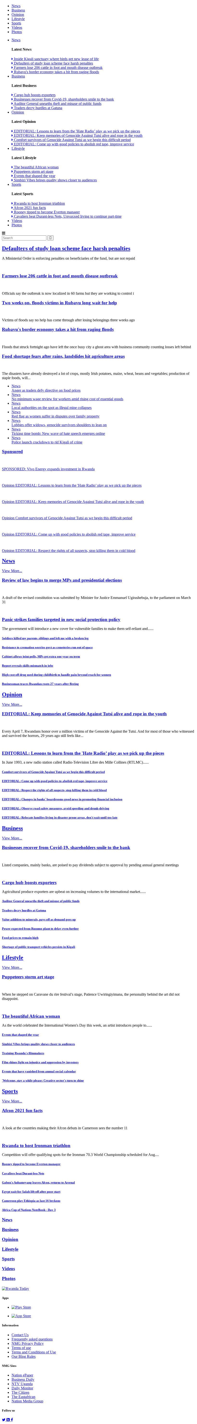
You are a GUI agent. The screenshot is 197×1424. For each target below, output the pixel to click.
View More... (12, 571)
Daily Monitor (22, 1388)
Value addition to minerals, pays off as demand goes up (39, 919)
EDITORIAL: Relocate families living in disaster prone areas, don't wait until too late (59, 817)
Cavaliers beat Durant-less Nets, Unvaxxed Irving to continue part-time (67, 216)
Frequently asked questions (32, 1339)
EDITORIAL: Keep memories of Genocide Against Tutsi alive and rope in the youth (77, 135)
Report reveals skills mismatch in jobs (27, 665)
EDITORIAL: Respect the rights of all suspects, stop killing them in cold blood (54, 790)
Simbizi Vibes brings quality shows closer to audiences (55, 180)
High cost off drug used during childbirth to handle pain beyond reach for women (56, 674)
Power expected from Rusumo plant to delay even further (40, 928)
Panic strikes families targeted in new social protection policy (61, 619)
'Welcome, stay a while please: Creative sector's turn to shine (43, 1080)
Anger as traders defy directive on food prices (46, 390)
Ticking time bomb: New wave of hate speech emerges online (58, 433)
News (16, 6)
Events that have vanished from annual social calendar (39, 1071)
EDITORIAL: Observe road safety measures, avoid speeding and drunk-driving (55, 808)
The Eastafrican (23, 1397)
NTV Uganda (22, 1384)
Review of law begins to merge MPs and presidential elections (62, 580)
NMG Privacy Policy (28, 1343)
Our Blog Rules (24, 1356)
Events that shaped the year (34, 176)
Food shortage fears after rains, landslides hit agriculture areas (63, 356)
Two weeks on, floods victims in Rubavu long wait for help (59, 302)
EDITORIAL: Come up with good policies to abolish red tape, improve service (73, 144)
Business (18, 10)
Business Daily (23, 1379)
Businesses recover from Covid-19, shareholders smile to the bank (63, 99)
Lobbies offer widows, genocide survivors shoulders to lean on (59, 425)
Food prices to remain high (20, 937)
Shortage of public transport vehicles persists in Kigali (38, 947)
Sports (16, 23)
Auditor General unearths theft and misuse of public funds (57, 104)
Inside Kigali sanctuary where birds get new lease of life (56, 59)
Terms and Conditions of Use (34, 1352)
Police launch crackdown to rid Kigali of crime (47, 442)
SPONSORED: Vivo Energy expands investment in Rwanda (48, 469)
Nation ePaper (22, 1375)
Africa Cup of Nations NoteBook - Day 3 (29, 1210)
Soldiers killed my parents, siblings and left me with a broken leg (45, 638)
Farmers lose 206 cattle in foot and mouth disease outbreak (58, 68)
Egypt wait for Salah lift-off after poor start (31, 1191)
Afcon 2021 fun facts (29, 208)
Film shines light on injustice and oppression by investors (40, 1062)
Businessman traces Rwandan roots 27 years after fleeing (40, 684)
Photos (17, 32)
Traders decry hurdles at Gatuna (37, 108)
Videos (17, 27)
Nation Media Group (27, 1401)
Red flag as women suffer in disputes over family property (55, 416)
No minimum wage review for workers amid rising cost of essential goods (67, 399)
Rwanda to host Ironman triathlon (39, 203)
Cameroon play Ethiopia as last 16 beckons (31, 1201)
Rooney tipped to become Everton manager (46, 212)
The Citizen (20, 1392)
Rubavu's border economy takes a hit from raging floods (56, 72)
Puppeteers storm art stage (33, 171)
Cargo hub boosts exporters (34, 95)
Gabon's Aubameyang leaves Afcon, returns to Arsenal (38, 1182)
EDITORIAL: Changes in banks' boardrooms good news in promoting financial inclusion (62, 799)
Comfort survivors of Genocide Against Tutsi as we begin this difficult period (72, 140)
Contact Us (20, 1335)
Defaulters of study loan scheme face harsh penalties (53, 63)
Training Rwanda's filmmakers (23, 1053)
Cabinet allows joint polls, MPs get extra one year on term (41, 656)
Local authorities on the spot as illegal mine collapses (52, 408)
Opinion (18, 14)
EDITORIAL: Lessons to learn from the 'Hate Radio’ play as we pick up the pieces (76, 131)
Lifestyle (18, 19)
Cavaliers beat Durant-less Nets (23, 1173)
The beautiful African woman (36, 167)
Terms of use (21, 1348)
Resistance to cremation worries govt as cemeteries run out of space (47, 647)
